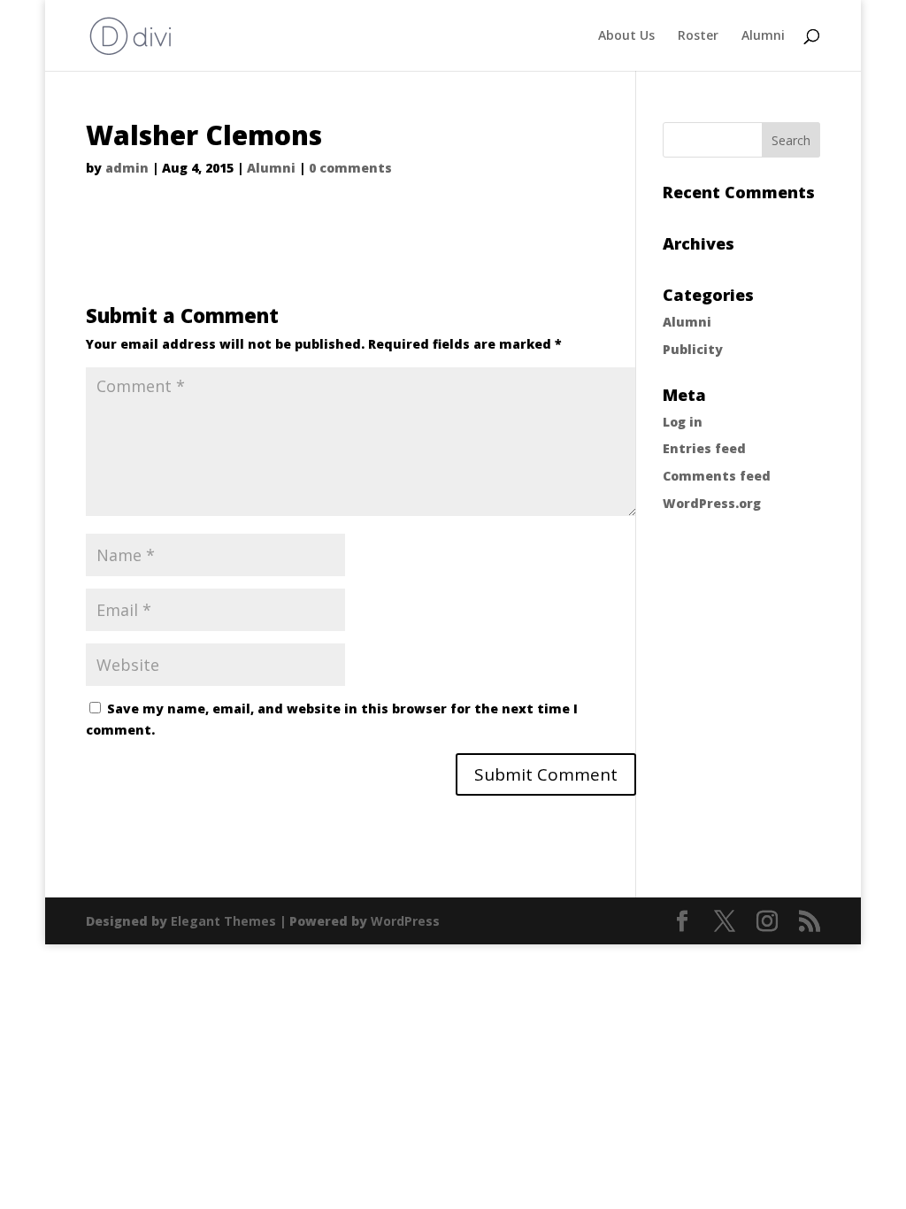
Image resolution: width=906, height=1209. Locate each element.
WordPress (405, 921)
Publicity (693, 349)
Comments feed (717, 475)
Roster (698, 36)
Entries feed (704, 448)
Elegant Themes (223, 921)
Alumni (763, 36)
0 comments (350, 167)
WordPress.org (712, 503)
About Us (626, 36)
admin (127, 167)
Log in (683, 421)
